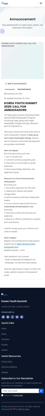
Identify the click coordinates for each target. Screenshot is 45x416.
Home (3, 328)
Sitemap (4, 372)
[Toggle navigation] (41, 3)
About (3, 334)
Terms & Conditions (9, 367)
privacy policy (18, 395)
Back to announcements (16, 83)
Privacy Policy (6, 361)
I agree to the (13, 395)
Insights (4, 344)
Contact (4, 350)
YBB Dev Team (23, 409)
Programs (5, 339)
